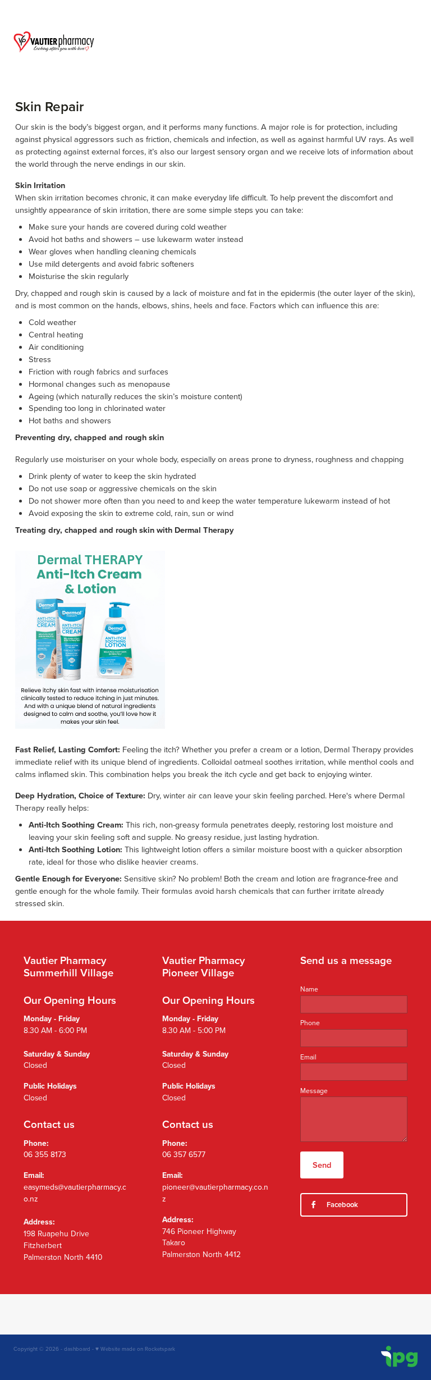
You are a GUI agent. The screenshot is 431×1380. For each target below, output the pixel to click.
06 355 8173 (45, 1154)
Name (309, 989)
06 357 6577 (183, 1154)
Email (308, 1057)
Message (314, 1090)
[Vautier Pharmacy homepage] (53, 41)
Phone (310, 1023)
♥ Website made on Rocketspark (135, 1348)
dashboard (77, 1348)
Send (322, 1165)
